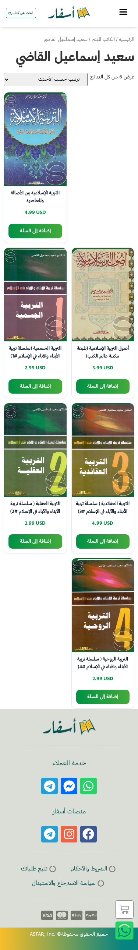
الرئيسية (126, 39)
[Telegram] (49, 786)
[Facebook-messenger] (69, 786)
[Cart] (124, 909)
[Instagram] (69, 834)
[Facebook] (88, 834)
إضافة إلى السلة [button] (35, 231)
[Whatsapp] (88, 786)
